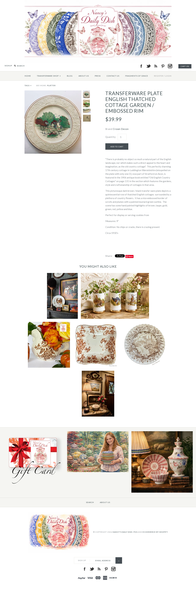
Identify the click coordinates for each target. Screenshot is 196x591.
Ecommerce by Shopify (155, 532)
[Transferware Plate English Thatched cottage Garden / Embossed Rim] (52, 92)
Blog (70, 76)
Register (158, 76)
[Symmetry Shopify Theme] (33, 485)
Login (168, 76)
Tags (28, 85)
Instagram (170, 66)
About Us (84, 76)
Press (98, 76)
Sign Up (82, 560)
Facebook (141, 66)
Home (28, 76)
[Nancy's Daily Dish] (98, 1)
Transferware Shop (49, 76)
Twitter (148, 66)
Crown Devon (121, 129)
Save (130, 256)
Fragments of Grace (136, 76)
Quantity (110, 136)
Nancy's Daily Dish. (123, 532)
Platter (51, 85)
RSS (155, 66)
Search (90, 502)
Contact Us (113, 76)
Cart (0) (185, 66)
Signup (8, 65)
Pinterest (162, 66)
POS (136, 532)
